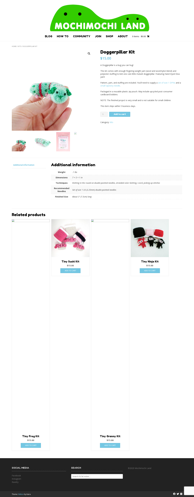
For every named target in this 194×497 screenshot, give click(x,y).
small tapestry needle (110, 85)
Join (98, 36)
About (123, 36)
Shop (109, 36)
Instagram (16, 478)
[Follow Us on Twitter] (178, 494)
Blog (48, 36)
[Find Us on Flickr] (181, 494)
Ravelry (15, 482)
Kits (19, 46)
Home (14, 46)
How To (62, 36)
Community (81, 36)
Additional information (23, 164)
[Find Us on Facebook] (174, 494)
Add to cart (120, 114)
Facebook (16, 475)
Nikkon (21, 494)
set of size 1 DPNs (166, 82)
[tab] (29, 164)
